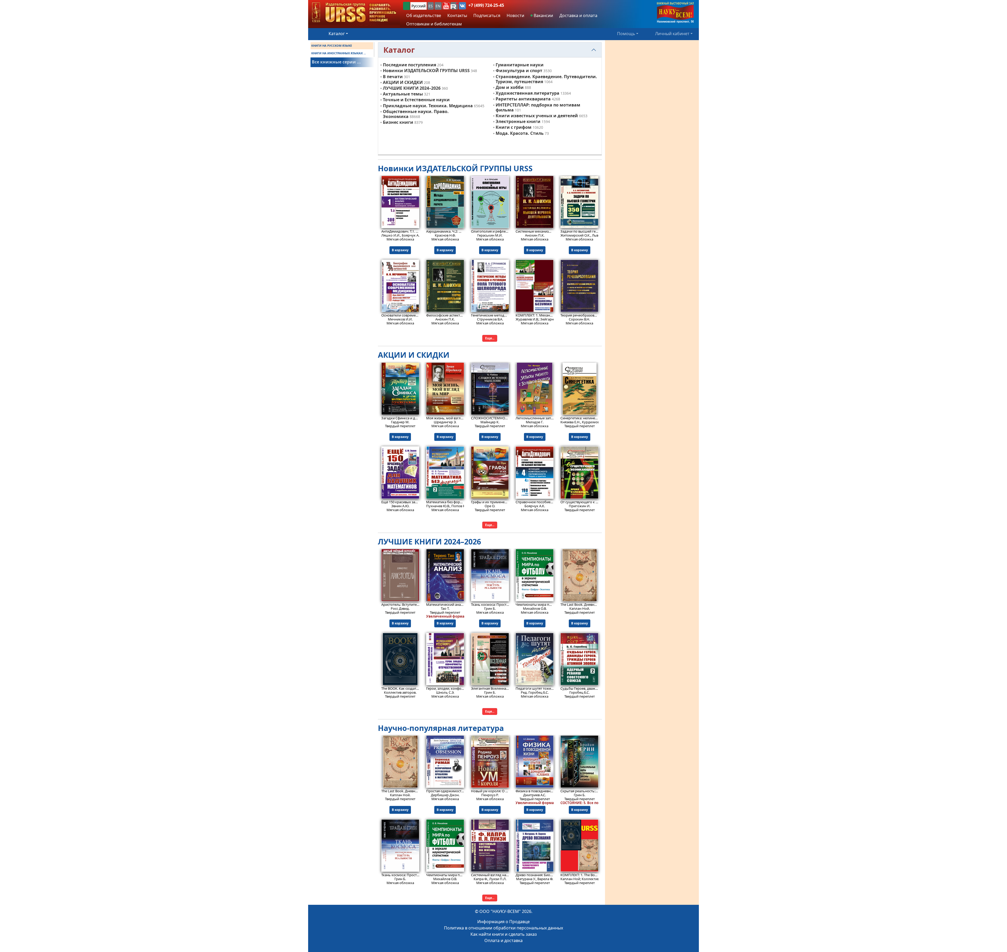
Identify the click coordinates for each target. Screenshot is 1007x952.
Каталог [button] (337, 33)
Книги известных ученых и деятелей (537, 116)
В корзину (400, 250)
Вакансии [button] (543, 15)
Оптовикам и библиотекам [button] (434, 24)
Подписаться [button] (486, 15)
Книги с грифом (514, 127)
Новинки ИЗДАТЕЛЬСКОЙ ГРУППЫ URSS (426, 70)
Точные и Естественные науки (416, 100)
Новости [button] (515, 15)
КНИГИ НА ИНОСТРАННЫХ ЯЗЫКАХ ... (338, 53)
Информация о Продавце (503, 921)
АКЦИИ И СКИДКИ (403, 82)
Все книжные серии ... (336, 62)
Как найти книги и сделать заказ (503, 934)
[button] (446, 5)
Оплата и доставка (503, 940)
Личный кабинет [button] (672, 33)
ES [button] (430, 5)
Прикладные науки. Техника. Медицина (428, 106)
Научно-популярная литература (441, 728)
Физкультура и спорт (519, 70)
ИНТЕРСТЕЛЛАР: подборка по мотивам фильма (538, 107)
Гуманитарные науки (520, 65)
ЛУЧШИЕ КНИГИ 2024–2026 (412, 88)
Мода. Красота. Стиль (520, 133)
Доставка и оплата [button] (578, 15)
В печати (393, 76)
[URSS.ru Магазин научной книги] (354, 12)
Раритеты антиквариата (523, 99)
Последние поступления (409, 65)
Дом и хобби (510, 87)
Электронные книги (518, 121)
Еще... (489, 338)
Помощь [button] (626, 33)
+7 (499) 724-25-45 (486, 5)
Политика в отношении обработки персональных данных (503, 928)
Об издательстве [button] (423, 15)
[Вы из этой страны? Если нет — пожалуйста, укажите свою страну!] (406, 6)
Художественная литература (527, 93)
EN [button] (438, 5)
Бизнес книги (398, 122)
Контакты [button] (457, 15)
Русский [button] (418, 5)
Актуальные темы (403, 94)
